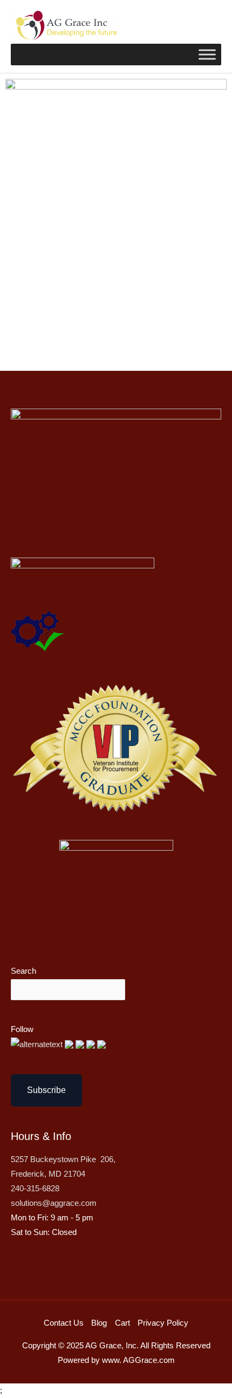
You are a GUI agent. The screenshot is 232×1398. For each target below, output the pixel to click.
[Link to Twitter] (38, 1044)
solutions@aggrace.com (54, 1203)
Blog (99, 1323)
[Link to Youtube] (81, 1044)
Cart (122, 1323)
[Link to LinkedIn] (91, 1044)
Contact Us (64, 1323)
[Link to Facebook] (70, 1044)
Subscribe (46, 1090)
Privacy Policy (163, 1323)
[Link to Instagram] (101, 1044)
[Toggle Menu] (207, 54)
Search (23, 971)
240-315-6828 (35, 1188)
